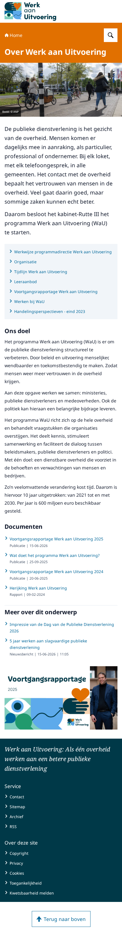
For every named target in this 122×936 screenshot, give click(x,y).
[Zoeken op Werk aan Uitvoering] (110, 35)
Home (16, 35)
